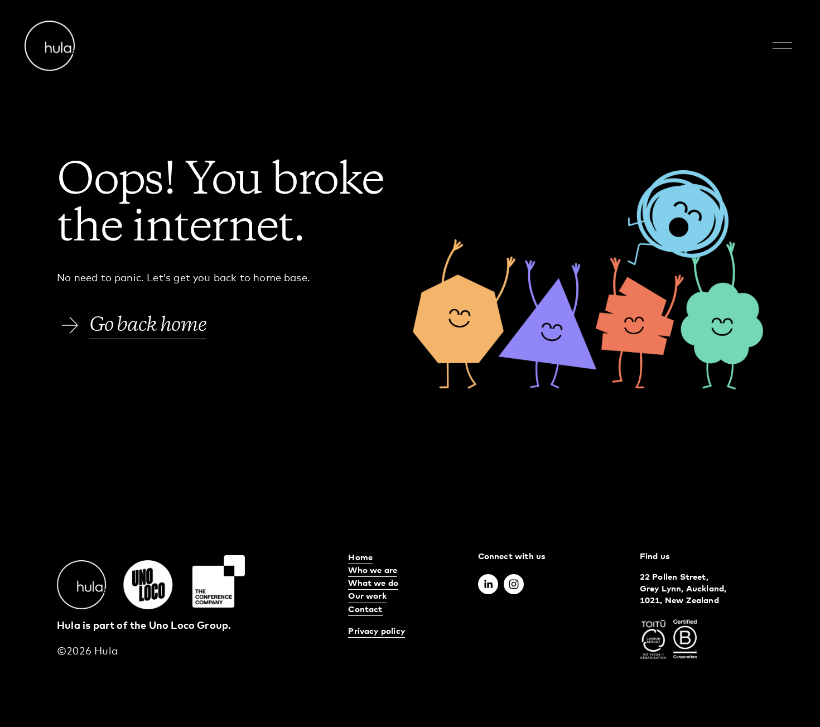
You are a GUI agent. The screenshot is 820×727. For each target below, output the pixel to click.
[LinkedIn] (488, 584)
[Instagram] (514, 584)
